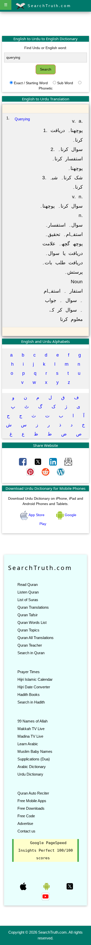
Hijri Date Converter (33, 687)
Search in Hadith (31, 702)
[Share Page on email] (68, 461)
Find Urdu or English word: (45, 48)
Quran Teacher (29, 645)
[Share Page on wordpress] (60, 472)
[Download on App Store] (24, 886)
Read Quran (27, 584)
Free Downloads (30, 808)
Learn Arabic (27, 744)
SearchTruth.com (48, 6)
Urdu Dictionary (30, 774)
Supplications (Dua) (33, 759)
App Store (37, 515)
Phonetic (46, 88)
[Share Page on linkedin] (53, 461)
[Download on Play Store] (47, 886)
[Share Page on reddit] (46, 472)
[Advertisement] (45, 23)
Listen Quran (28, 592)
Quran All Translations (35, 637)
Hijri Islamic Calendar (35, 679)
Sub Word (65, 83)
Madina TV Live (30, 736)
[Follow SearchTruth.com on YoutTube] (45, 896)
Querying (22, 119)
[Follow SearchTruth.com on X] (69, 886)
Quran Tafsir (27, 615)
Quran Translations (33, 607)
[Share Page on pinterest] (31, 472)
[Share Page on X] (38, 461)
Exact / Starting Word (31, 83)
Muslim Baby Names (34, 751)
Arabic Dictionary (31, 766)
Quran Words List (32, 622)
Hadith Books (28, 694)
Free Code (26, 816)
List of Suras (27, 600)
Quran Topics (28, 630)
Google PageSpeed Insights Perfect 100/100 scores (45, 850)
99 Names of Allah (32, 721)
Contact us (26, 831)
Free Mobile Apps (31, 801)
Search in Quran (30, 653)
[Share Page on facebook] (23, 461)
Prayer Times (28, 672)
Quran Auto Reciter (33, 793)
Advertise (25, 823)
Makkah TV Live (30, 729)
